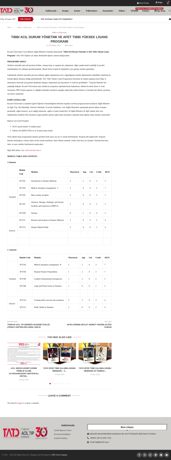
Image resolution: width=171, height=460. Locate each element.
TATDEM (134, 10)
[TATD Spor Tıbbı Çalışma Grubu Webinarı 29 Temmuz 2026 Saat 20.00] (95, 354)
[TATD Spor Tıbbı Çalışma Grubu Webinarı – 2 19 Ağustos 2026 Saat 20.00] (59, 354)
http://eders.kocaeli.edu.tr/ (31, 150)
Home (9, 27)
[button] (36, 19)
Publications (91, 11)
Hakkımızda (51, 11)
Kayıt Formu (144, 3)
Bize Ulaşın (127, 427)
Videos (122, 11)
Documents (108, 11)
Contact (145, 11)
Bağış (160, 2)
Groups (65, 11)
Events (77, 11)
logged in (20, 403)
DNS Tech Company (59, 455)
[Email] (170, 19)
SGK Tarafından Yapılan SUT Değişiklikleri (56, 19)
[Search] (169, 11)
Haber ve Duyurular (24, 27)
